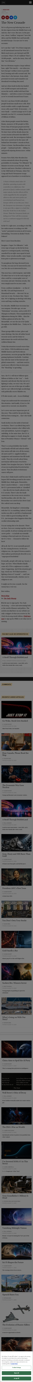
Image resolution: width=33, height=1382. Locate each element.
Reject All (16, 1373)
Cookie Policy (14, 1364)
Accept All (16, 1378)
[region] (16, 1366)
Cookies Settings (16, 1367)
